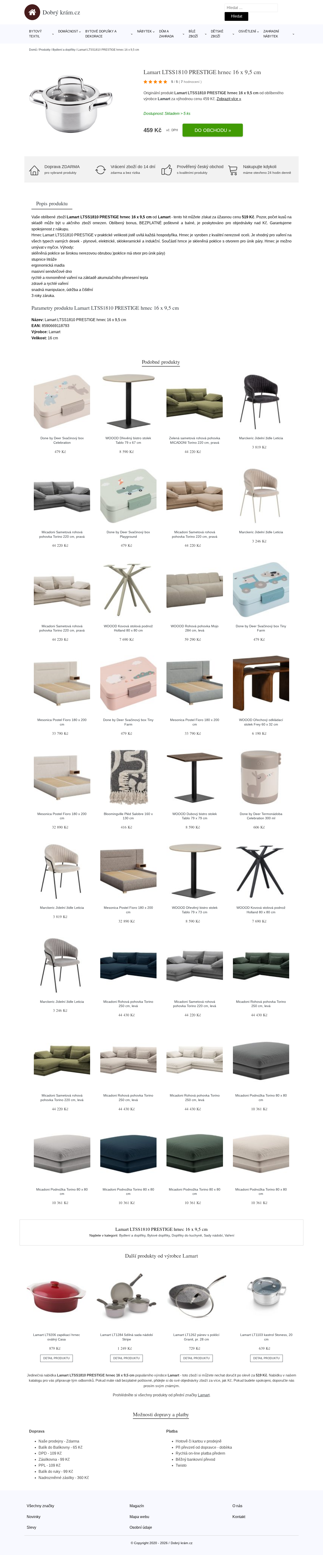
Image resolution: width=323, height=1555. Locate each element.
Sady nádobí (213, 1235)
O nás (237, 1506)
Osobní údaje (141, 1527)
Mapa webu (139, 1517)
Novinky (33, 1517)
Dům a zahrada (166, 34)
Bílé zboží (193, 34)
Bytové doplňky (158, 1235)
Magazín (137, 1506)
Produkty (44, 49)
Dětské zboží (217, 34)
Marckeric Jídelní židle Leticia (261, 438)
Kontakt (238, 1517)
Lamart (164, 99)
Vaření (229, 1235)
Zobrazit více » (229, 99)
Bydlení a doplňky (63, 49)
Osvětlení (247, 31)
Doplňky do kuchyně (187, 1235)
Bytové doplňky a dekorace (100, 34)
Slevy (31, 1527)
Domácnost (68, 31)
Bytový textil (35, 34)
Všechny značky (40, 1506)
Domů (33, 49)
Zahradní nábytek (271, 34)
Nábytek (144, 31)
